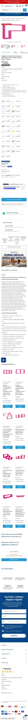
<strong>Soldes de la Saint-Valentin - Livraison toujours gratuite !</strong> (14, 2)
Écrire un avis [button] (14, 559)
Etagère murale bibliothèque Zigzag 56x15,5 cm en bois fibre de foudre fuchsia (20, 513)
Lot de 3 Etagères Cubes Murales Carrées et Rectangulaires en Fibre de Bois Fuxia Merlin (8, 433)
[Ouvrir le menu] (2, 6)
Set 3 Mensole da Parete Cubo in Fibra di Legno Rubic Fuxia (20, 473)
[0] (25, 6)
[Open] (3, 360)
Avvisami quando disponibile (14, 199)
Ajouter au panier (7, 406)
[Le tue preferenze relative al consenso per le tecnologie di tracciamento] (25, 717)
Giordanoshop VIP (12, 176)
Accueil (3, 18)
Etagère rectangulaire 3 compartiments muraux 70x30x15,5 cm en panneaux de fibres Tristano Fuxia (7, 391)
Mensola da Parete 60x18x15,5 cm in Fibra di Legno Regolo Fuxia (7, 513)
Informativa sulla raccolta (8, 718)
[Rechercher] (25, 10)
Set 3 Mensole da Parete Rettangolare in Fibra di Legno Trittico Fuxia (7, 473)
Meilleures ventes (10, 18)
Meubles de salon (20, 18)
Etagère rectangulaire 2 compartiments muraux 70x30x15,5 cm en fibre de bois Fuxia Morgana (20, 390)
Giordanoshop (6, 52)
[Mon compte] (20, 6)
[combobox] (4, 622)
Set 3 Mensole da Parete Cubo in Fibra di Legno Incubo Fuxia (20, 432)
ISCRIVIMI (14, 636)
